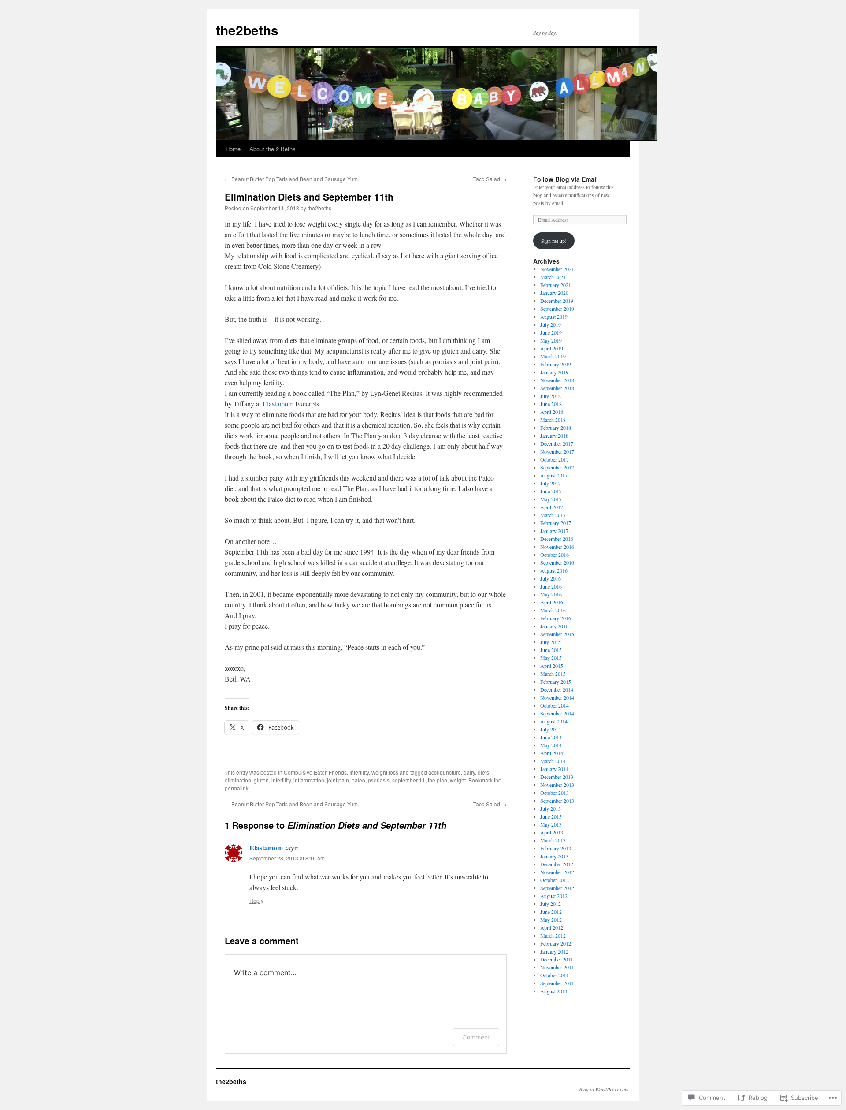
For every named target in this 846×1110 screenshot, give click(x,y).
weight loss (384, 772)
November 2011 (557, 967)
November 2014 (557, 697)
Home (233, 149)
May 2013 (551, 824)
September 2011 (557, 983)
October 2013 (554, 792)
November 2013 (557, 784)
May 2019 (551, 340)
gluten (261, 780)
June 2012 (551, 911)
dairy (469, 772)
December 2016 (556, 538)
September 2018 (557, 387)
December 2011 (556, 959)
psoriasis (379, 780)
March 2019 (553, 356)
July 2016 (550, 578)
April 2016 (551, 602)
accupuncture (444, 772)
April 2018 (551, 411)
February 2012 (555, 943)
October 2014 (554, 705)
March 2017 (553, 514)
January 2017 (554, 530)
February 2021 (555, 284)
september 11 (408, 780)
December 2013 (556, 776)
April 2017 (551, 506)
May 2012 (551, 919)
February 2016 (555, 618)
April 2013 (551, 832)
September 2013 (557, 800)
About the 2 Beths (272, 149)
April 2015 (551, 665)
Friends (338, 772)
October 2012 (554, 879)
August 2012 (554, 895)
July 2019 (550, 324)
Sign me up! (554, 240)
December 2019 (556, 300)
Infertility (359, 772)
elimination (238, 780)
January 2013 (554, 856)
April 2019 (551, 348)
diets (483, 772)
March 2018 (553, 419)
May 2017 (551, 499)
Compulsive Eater (305, 772)
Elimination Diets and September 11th (309, 196)
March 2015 (553, 673)
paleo (358, 780)
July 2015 (550, 641)
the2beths (247, 29)
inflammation (308, 780)
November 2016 (557, 546)
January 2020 (554, 292)
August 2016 (554, 570)
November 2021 (557, 268)
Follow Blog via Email (565, 179)
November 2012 (557, 871)
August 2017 (554, 475)
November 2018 (557, 380)
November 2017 (557, 451)
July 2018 (550, 395)
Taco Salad (490, 179)
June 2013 (551, 816)
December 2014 (556, 689)
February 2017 (555, 522)
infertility (281, 780)
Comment (476, 1037)
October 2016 (554, 554)
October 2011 (554, 975)
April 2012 (551, 927)
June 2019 (551, 332)
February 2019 (555, 364)
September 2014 (557, 713)
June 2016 (551, 586)
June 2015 (551, 649)
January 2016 (554, 625)
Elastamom (278, 403)
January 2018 (554, 435)
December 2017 (556, 443)
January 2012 (554, 951)
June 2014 (551, 737)
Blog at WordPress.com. (604, 1089)
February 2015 (555, 681)
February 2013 (555, 848)
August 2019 (554, 316)
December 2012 (556, 864)
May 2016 (551, 594)
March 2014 (553, 760)
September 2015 (557, 633)
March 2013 (553, 840)
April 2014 (551, 752)
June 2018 (551, 403)
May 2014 (551, 745)
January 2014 (554, 768)
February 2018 (555, 427)
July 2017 (550, 483)
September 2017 (557, 467)
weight (458, 780)
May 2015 (551, 657)
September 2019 (557, 308)
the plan (437, 780)
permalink (237, 788)
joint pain (338, 780)
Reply (256, 900)
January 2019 (554, 372)
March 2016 (553, 610)
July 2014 (550, 729)
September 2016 (557, 562)
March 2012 (553, 935)
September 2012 (557, 887)
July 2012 (550, 903)
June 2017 (551, 491)
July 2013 (550, 808)
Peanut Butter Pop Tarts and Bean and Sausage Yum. (292, 179)
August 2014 (554, 721)
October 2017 (554, 459)
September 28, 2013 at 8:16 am (287, 858)
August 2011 (554, 991)
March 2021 (553, 276)
